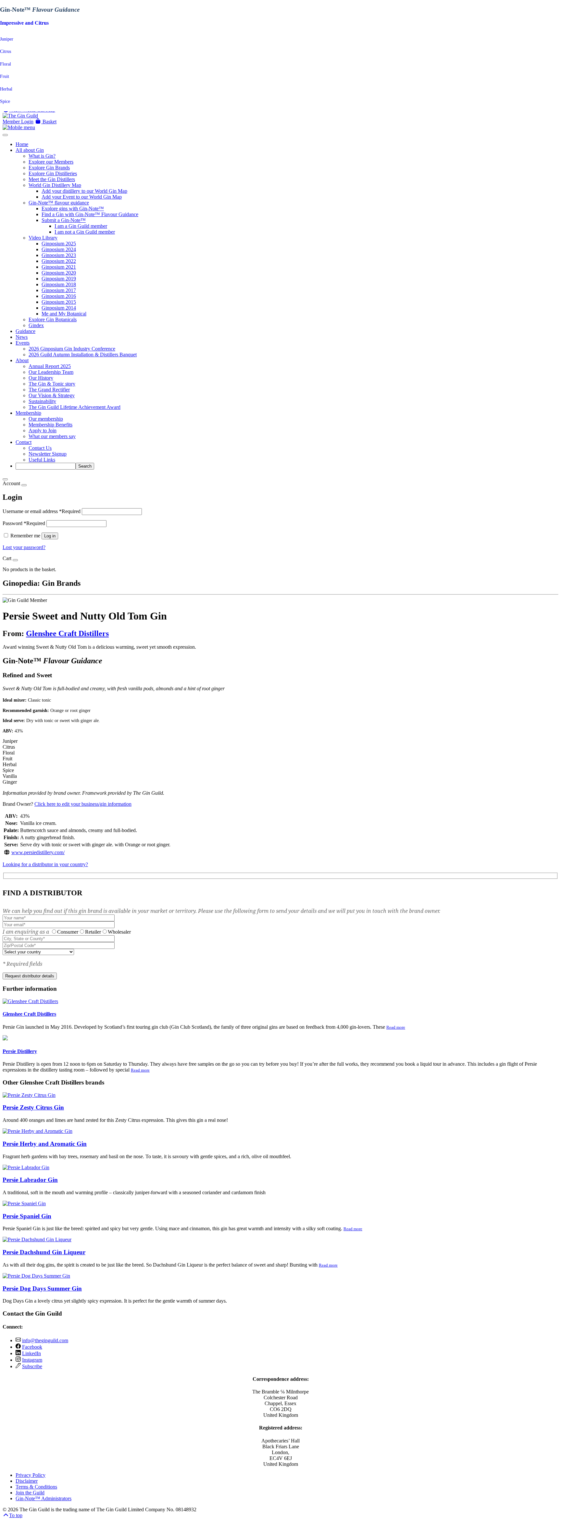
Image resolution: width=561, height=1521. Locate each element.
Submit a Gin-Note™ (64, 220)
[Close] (5, 479)
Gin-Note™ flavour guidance (59, 202)
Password (24, 523)
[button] (45, 121)
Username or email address (42, 511)
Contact (23, 442)
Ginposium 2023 (59, 255)
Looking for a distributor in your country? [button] (45, 864)
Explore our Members (51, 162)
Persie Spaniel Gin (27, 1216)
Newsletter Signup (48, 454)
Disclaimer (27, 1481)
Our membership (46, 419)
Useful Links (42, 459)
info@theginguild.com (45, 1340)
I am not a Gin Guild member (85, 232)
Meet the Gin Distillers (52, 179)
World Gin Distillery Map (55, 185)
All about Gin (30, 150)
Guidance (25, 331)
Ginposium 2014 (59, 308)
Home (22, 144)
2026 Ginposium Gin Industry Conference (72, 348)
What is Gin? (42, 156)
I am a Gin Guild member (81, 226)
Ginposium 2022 (59, 261)
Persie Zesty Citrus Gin (33, 1107)
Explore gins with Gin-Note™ (73, 208)
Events (23, 343)
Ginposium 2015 (59, 302)
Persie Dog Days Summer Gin (42, 1288)
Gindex (36, 325)
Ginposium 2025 (59, 243)
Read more (395, 1027)
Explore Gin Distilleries (53, 173)
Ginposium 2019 (59, 278)
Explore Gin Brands (49, 167)
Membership (28, 413)
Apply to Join (42, 430)
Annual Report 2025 (50, 366)
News (22, 337)
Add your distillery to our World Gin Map (84, 191)
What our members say (52, 436)
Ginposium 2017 (59, 290)
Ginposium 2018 (59, 284)
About (22, 360)
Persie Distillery (20, 1051)
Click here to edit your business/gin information (82, 804)
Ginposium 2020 (59, 273)
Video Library (43, 237)
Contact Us (40, 448)
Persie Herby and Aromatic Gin (45, 1143)
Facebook (32, 1347)
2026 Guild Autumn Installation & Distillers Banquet (83, 354)
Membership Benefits (50, 424)
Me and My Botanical (64, 313)
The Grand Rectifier (49, 389)
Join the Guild (30, 1492)
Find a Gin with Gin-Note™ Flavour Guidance (90, 214)
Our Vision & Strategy (52, 395)
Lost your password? (24, 547)
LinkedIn (31, 1353)
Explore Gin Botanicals (53, 319)
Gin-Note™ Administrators (43, 1498)
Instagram (32, 1360)
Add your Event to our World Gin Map (82, 197)
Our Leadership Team (51, 372)
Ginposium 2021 (59, 267)
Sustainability (42, 401)
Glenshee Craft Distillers (67, 633)
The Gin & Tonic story (52, 383)
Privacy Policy (30, 1475)
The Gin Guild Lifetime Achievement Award (74, 407)
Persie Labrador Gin (30, 1179)
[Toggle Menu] (5, 135)
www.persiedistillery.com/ (38, 852)
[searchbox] (46, 466)
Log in (50, 536)
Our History (41, 378)
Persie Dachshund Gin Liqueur (44, 1252)
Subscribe (32, 1366)
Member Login (18, 121)
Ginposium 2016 (59, 296)
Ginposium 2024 (59, 249)
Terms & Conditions (36, 1487)
